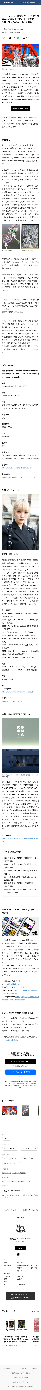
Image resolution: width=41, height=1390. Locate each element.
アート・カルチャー (10, 1149)
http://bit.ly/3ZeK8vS (12, 984)
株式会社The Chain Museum (20, 1239)
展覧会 (5, 1163)
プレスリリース (15, 1210)
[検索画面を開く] (39, 2)
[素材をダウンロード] (23, 37)
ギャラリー (16, 1159)
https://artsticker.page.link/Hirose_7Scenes (18, 477)
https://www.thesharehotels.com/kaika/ (16, 468)
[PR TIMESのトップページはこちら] (8, 2)
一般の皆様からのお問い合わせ (20, 1382)
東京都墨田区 (6, 1173)
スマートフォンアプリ (29, 1149)
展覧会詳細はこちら (20, 108)
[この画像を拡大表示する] (9, 1110)
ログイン (25, 2)
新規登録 (32, 2)
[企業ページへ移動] (20, 1229)
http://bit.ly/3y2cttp (11, 1040)
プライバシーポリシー (20, 1368)
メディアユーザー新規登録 (20, 1072)
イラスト (15, 1163)
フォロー (20, 1248)
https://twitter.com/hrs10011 (12, 701)
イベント (6, 1139)
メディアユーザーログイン (20, 1061)
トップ (5, 1210)
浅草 (32, 1159)
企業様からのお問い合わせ (20, 1377)
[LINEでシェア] (17, 37)
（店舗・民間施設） (19, 1173)
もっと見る (35, 1311)
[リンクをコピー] (27, 37)
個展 (25, 1159)
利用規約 (34, 1368)
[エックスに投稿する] (9, 37)
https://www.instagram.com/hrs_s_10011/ (17, 692)
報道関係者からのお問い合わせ (20, 1373)
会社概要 (7, 1368)
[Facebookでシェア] (13, 37)
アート (5, 1159)
